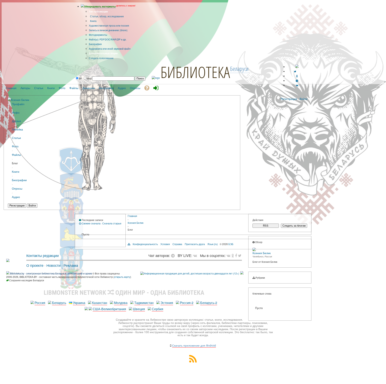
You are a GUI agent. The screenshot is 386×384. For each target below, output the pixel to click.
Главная (132, 216)
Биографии (19, 180)
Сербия (157, 309)
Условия (165, 244)
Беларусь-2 (208, 302)
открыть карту (122, 276)
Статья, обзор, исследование (106, 16)
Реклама (71, 265)
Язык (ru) (212, 244)
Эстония (166, 302)
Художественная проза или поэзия (109, 25)
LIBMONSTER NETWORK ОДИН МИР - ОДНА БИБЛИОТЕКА (124, 292)
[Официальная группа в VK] (297, 85)
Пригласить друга (195, 244)
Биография (95, 44)
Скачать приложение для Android (194, 345)
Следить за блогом (294, 225)
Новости (53, 265)
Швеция (139, 309)
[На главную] (7, 260)
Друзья (16, 121)
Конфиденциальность (145, 244)
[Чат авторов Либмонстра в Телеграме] (297, 80)
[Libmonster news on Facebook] (236, 255)
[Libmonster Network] (189, 273)
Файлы (16, 154)
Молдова (120, 302)
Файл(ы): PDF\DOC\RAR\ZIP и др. (107, 39)
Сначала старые (111, 223)
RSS (265, 225)
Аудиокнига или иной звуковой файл (109, 48)
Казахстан (99, 302)
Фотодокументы (98, 34)
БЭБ (230, 244)
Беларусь (59, 302)
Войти (303, 99)
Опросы (17, 188)
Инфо (16, 112)
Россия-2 (186, 302)
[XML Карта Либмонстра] (193, 361)
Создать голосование (101, 58)
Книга (92, 21)
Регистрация (289, 99)
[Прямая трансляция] (196, 255)
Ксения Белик (20, 100)
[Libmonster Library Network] (241, 273)
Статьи (16, 138)
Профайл (18, 104)
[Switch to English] (297, 66)
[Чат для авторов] (174, 255)
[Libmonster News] (239, 255)
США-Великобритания (109, 309)
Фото (15, 146)
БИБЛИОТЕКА (195, 72)
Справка (177, 244)
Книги (15, 171)
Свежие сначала (91, 223)
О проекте (34, 265)
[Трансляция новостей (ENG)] (295, 71)
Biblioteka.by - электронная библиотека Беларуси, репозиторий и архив (51, 273)
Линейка (17, 129)
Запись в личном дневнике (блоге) (108, 30)
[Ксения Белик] (9, 99)
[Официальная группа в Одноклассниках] (297, 76)
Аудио (16, 197)
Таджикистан (144, 302)
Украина (79, 302)
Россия (40, 302)
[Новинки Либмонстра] (232, 255)
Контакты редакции (42, 255)
